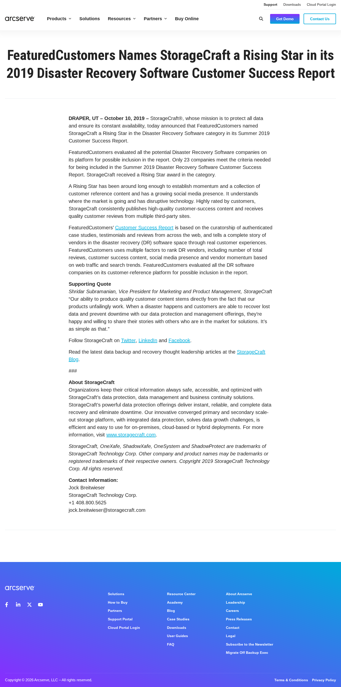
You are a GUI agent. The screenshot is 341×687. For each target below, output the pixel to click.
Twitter (128, 340)
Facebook (179, 340)
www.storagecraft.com (131, 434)
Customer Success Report (144, 227)
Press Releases (239, 619)
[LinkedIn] (18, 604)
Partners (153, 18)
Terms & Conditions (291, 680)
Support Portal (120, 619)
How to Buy (118, 602)
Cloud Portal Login (321, 4)
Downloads (292, 4)
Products (56, 18)
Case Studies (178, 619)
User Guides (177, 636)
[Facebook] (7, 604)
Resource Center (181, 594)
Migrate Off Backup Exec (247, 653)
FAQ (170, 644)
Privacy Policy (324, 680)
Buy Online (187, 18)
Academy (175, 602)
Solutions (89, 18)
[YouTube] (40, 604)
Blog (171, 611)
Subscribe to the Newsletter (249, 644)
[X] (29, 604)
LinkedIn (148, 340)
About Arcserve (239, 594)
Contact (232, 628)
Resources (119, 18)
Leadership (235, 602)
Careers (232, 611)
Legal (230, 636)
